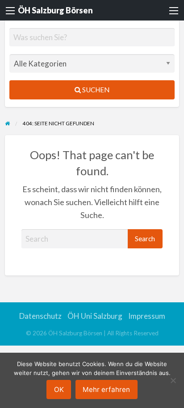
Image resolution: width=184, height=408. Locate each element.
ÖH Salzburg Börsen (55, 10)
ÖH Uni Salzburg (94, 316)
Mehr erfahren (106, 389)
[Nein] (172, 380)
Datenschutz (40, 316)
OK (59, 389)
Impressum (146, 316)
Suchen (95, 90)
